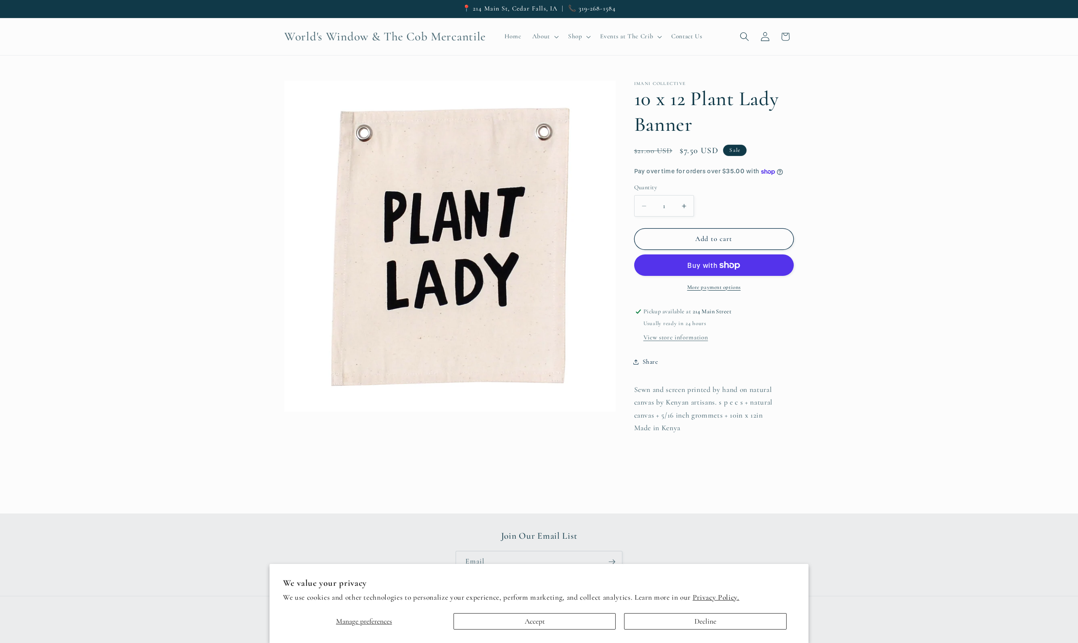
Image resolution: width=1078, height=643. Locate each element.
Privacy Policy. (716, 597)
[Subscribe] (612, 562)
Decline (705, 621)
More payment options (714, 287)
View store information (675, 337)
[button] (544, 36)
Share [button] (650, 361)
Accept (535, 621)
